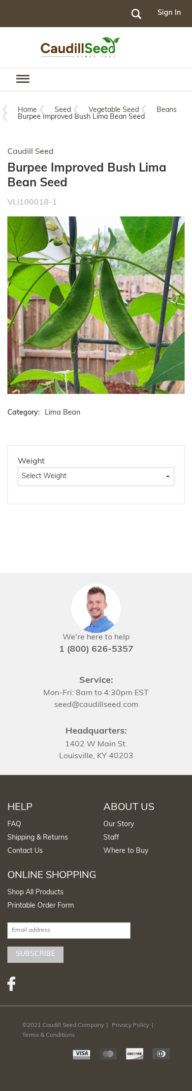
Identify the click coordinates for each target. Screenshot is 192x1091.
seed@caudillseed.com (96, 705)
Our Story (118, 824)
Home (27, 110)
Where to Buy (125, 851)
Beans (167, 110)
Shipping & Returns (37, 838)
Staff (111, 838)
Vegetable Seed (114, 110)
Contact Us (25, 851)
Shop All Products (35, 892)
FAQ (14, 824)
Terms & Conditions (48, 1035)
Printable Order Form (40, 906)
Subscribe (35, 954)
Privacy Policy (130, 1025)
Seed (63, 110)
